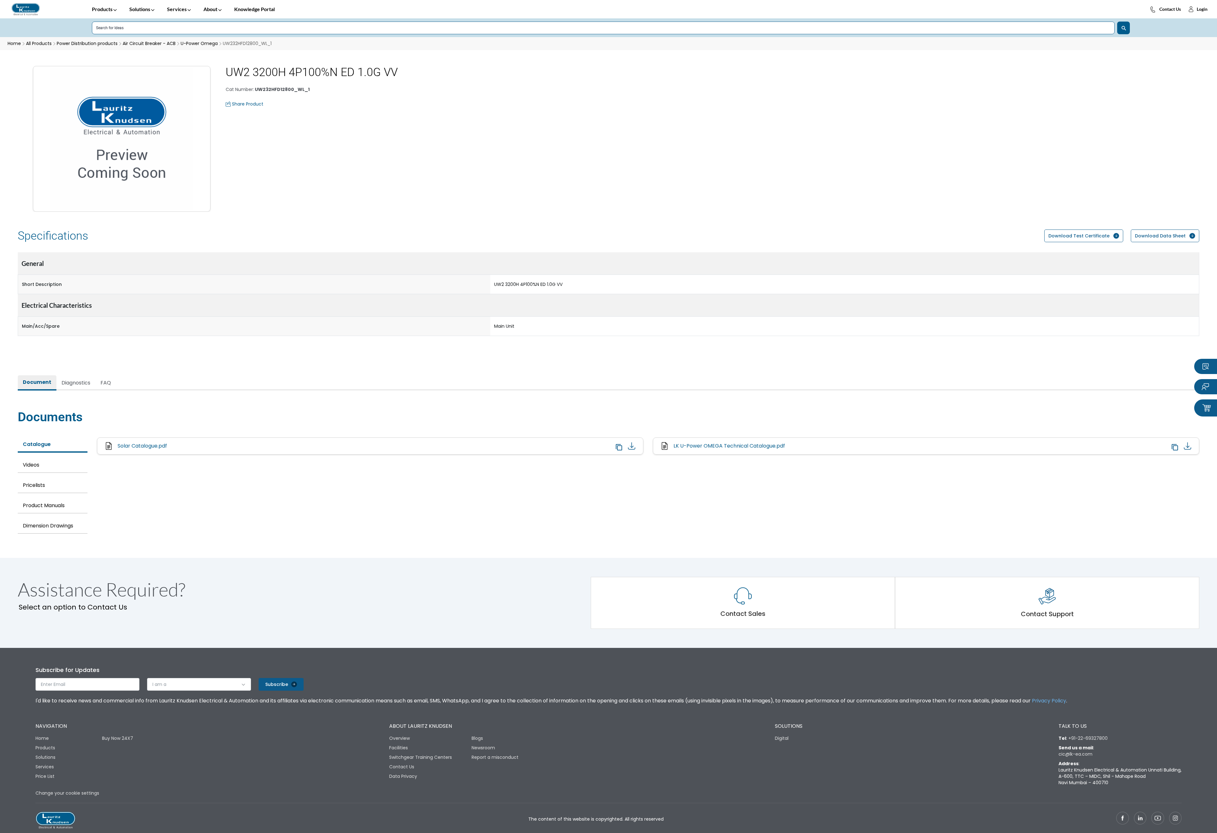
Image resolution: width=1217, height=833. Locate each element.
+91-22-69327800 (1088, 738)
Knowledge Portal (254, 9)
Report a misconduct (495, 757)
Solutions (139, 9)
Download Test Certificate (1079, 236)
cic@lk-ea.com (1075, 754)
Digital (782, 738)
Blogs (477, 738)
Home (42, 738)
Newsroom (483, 748)
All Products (39, 43)
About (210, 9)
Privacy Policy (1049, 700)
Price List (45, 776)
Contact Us (1170, 9)
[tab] (37, 383)
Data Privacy (403, 776)
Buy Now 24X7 (117, 738)
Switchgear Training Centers (420, 757)
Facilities (398, 748)
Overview (399, 738)
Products (102, 9)
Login (1202, 9)
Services (177, 9)
